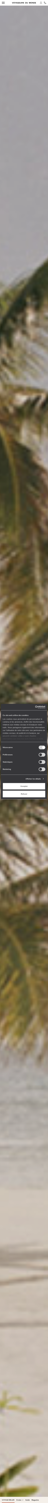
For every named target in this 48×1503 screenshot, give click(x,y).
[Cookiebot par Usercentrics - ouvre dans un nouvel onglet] (35, 707)
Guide (27, 1500)
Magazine (35, 1500)
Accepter (24, 786)
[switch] (42, 755)
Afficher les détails (33, 779)
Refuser (24, 794)
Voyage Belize (8, 1500)
